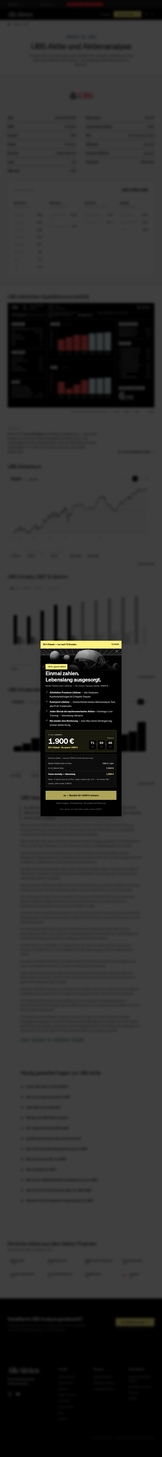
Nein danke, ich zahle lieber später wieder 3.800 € (81, 809)
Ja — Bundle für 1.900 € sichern (81, 795)
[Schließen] (117, 651)
